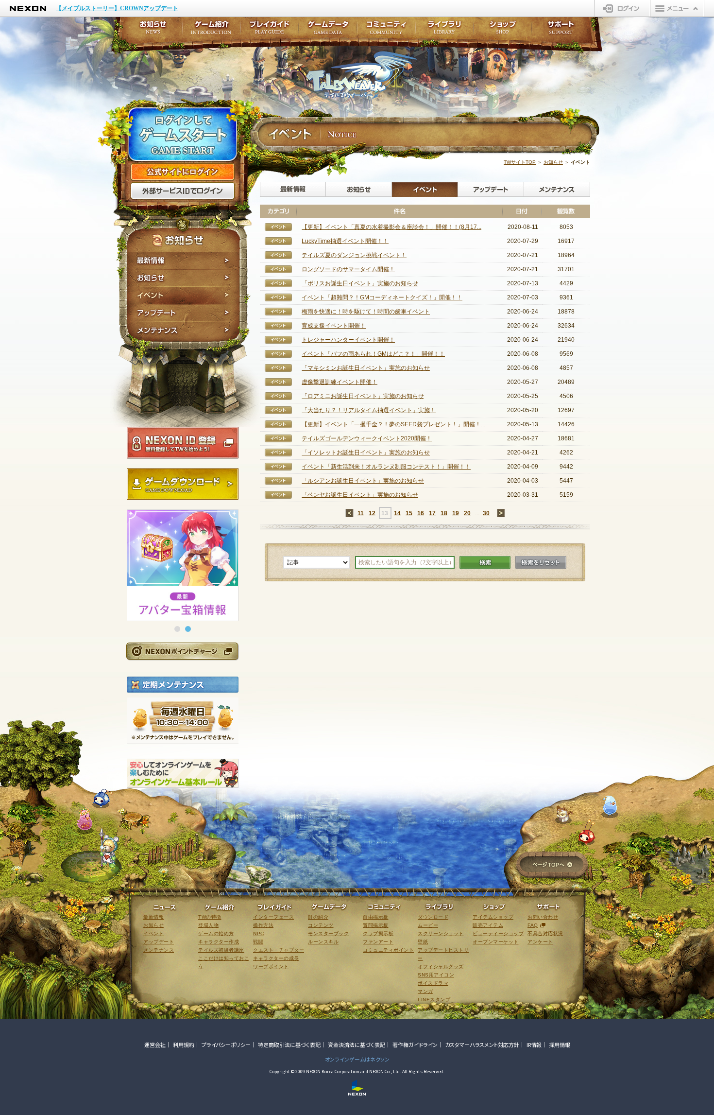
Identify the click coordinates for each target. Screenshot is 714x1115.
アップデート (183, 313)
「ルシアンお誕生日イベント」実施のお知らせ (363, 480)
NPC (258, 933)
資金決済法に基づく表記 (356, 1044)
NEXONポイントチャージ (182, 651)
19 (455, 513)
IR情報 (534, 1044)
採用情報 (559, 1044)
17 (432, 513)
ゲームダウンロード (182, 484)
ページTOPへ (552, 865)
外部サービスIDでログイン (182, 191)
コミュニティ (386, 30)
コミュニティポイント (388, 950)
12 (372, 513)
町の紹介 (318, 917)
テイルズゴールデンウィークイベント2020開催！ (367, 438)
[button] (177, 629)
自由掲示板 (376, 917)
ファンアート (378, 941)
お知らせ (183, 278)
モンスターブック (328, 933)
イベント (183, 295)
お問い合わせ (542, 917)
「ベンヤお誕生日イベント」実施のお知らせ (360, 494)
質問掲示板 (376, 925)
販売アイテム (488, 925)
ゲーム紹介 (211, 30)
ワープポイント (271, 966)
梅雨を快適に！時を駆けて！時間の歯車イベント (366, 311)
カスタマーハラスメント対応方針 (482, 1044)
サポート (561, 30)
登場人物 (208, 925)
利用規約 (183, 1044)
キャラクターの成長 (276, 958)
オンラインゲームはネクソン (357, 1059)
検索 (484, 562)
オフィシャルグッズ (441, 966)
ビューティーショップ (498, 933)
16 (420, 513)
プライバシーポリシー (226, 1044)
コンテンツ (321, 925)
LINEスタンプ (434, 999)
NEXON (28, 8)
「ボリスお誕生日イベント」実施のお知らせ (360, 283)
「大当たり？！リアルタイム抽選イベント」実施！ (369, 410)
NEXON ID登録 (182, 443)
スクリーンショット (441, 933)
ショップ (503, 30)
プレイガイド (269, 30)
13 (384, 513)
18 (444, 513)
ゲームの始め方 (216, 933)
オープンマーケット (496, 941)
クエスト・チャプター (278, 950)
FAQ (532, 925)
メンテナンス (183, 332)
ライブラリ (444, 30)
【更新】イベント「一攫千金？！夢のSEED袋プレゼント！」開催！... (393, 424)
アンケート (540, 941)
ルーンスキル (323, 941)
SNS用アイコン (436, 974)
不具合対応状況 (545, 933)
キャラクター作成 (218, 941)
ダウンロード (433, 917)
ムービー (428, 925)
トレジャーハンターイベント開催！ (348, 339)
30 (486, 513)
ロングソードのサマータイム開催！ (348, 269)
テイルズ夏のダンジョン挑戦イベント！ (354, 255)
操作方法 (263, 925)
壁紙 (423, 941)
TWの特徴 (209, 917)
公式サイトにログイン (182, 172)
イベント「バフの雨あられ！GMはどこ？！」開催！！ (373, 353)
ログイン (622, 8)
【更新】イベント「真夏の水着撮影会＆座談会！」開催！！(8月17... (391, 227)
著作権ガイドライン (415, 1044)
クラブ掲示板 (378, 933)
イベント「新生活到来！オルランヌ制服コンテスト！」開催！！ (386, 466)
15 (409, 513)
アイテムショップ (493, 917)
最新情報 (183, 260)
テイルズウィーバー (361, 75)
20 (467, 513)
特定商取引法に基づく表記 (289, 1044)
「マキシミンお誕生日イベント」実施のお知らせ (366, 368)
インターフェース (273, 917)
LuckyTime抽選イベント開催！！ (345, 241)
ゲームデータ (328, 30)
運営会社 (155, 1044)
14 (397, 513)
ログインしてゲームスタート (183, 135)
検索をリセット (540, 562)
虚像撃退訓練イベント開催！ (339, 382)
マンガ (425, 991)
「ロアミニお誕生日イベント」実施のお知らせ (363, 396)
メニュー (677, 8)
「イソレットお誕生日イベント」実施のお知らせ (366, 452)
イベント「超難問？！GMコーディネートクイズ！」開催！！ (382, 297)
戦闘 (258, 941)
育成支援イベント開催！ (334, 325)
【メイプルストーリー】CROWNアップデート (117, 8)
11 (360, 513)
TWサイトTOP (520, 162)
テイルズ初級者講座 (221, 950)
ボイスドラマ (433, 983)
